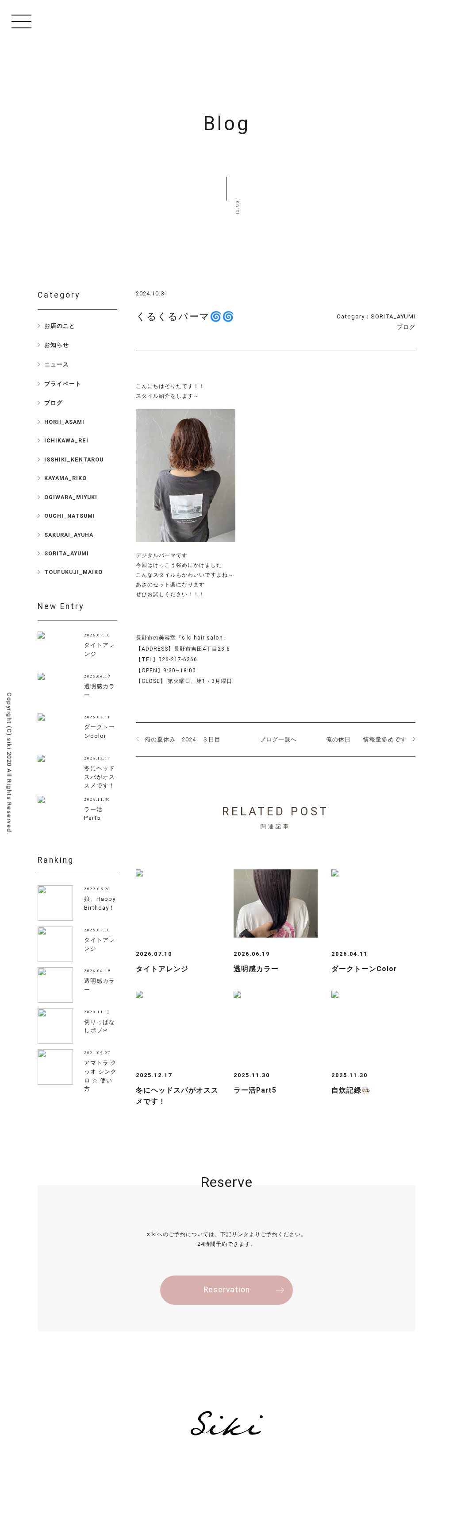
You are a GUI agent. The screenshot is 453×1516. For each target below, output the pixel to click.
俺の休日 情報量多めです (366, 739)
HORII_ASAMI (64, 422)
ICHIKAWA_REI (66, 440)
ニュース (56, 364)
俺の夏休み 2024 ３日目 (183, 739)
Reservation (226, 1289)
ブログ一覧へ (278, 739)
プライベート (62, 383)
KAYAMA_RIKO (65, 478)
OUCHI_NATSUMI (69, 515)
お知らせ (56, 344)
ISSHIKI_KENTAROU (74, 459)
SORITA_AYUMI (393, 316)
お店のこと (59, 325)
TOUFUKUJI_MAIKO (73, 572)
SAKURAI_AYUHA (68, 534)
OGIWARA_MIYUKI (70, 497)
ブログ (406, 327)
